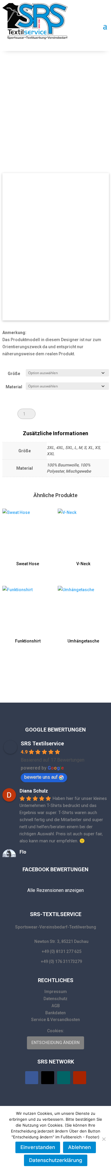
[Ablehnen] (104, 1139)
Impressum (55, 991)
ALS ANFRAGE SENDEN (67, 413)
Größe (14, 373)
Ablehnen (79, 1147)
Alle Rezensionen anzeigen (55, 890)
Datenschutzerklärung (55, 1160)
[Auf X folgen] (47, 1077)
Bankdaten (55, 1012)
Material (14, 386)
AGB (56, 1005)
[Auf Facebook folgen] (31, 1077)
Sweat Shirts (43, 83)
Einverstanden (37, 1147)
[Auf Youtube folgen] (79, 1077)
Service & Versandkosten (55, 1019)
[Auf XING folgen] (63, 1077)
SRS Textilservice (42, 743)
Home (23, 83)
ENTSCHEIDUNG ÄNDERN (55, 1042)
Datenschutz (55, 998)
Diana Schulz (34, 791)
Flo (23, 852)
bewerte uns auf (41, 777)
